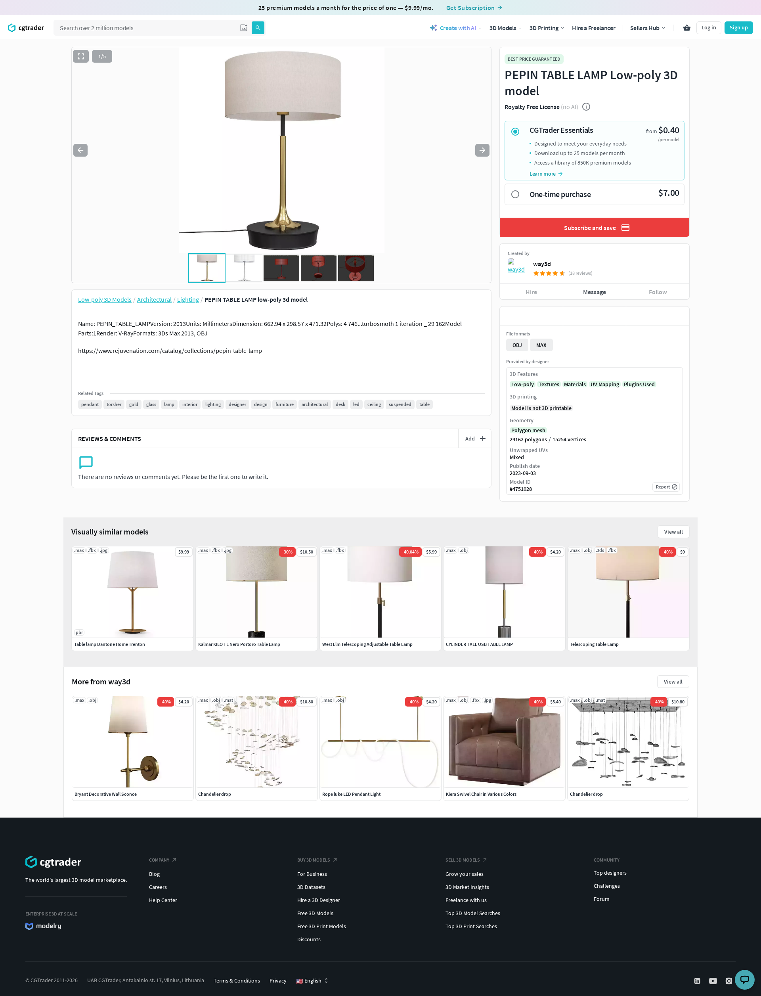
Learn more (543, 173)
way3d (542, 264)
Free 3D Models (315, 913)
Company (159, 860)
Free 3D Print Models (321, 926)
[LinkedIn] (698, 981)
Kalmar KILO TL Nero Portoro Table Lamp (239, 644)
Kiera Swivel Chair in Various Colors (481, 794)
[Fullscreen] (81, 56)
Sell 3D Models (463, 860)
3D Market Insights (467, 887)
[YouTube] (714, 981)
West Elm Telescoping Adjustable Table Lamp (367, 644)
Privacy (278, 980)
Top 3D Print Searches (471, 926)
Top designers (610, 872)
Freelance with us (466, 900)
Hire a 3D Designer (318, 900)
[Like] (531, 316)
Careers (158, 887)
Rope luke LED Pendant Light (351, 794)
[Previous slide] (80, 150)
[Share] (657, 316)
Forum (602, 898)
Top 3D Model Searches (473, 913)
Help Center (163, 900)
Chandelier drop (214, 794)
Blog (154, 873)
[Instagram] (730, 981)
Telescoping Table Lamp (594, 644)
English (308, 981)
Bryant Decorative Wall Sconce (106, 794)
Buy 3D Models (313, 860)
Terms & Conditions (237, 980)
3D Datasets (311, 887)
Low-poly (522, 384)
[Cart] (687, 27)
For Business (312, 873)
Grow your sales (465, 873)
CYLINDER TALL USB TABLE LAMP (479, 644)
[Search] (258, 27)
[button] (243, 27)
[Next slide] (482, 150)
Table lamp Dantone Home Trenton (109, 644)
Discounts (309, 939)
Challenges (607, 885)
